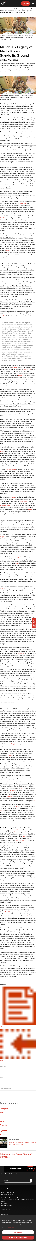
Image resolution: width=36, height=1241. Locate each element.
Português (4, 1109)
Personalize (18, 1232)
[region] (18, 1228)
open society (25, 916)
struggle (13, 744)
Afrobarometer (22, 203)
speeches (2, 316)
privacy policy (10, 1227)
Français (3, 1125)
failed (1, 678)
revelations (21, 653)
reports (20, 821)
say (34, 801)
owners (18, 806)
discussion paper (11, 469)
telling (15, 832)
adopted (2, 451)
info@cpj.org (4, 1214)
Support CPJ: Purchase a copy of (22, 1144)
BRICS (8, 251)
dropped (2, 537)
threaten (14, 593)
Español (3, 1121)
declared (9, 782)
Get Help (26, 3)
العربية (2, 1112)
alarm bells (27, 369)
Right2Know (8, 912)
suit (8, 539)
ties (29, 780)
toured (2, 810)
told (26, 455)
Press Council (24, 501)
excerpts (20, 376)
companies (13, 790)
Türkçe (2, 1134)
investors (18, 780)
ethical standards (5, 505)
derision (16, 830)
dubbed (2, 589)
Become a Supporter (16, 1168)
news (21, 788)
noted (17, 563)
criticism (14, 367)
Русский (3, 1131)
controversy (9, 796)
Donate (30, 1168)
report (13, 497)
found (2, 218)
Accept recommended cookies (18, 1237)
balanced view (20, 840)
